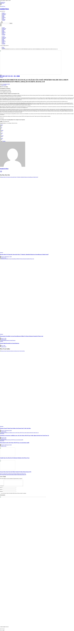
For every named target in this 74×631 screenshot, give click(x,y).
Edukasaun (4, 17)
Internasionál (2, 433)
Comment (2, 485)
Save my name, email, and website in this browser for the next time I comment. (13, 493)
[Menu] (0, 1)
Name (1, 487)
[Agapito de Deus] (12, 166)
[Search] (1, 4)
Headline (4, 141)
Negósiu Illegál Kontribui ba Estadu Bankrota (9, 343)
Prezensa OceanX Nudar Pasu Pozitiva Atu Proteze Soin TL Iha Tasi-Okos (15, 428)
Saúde (3, 18)
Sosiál (3, 15)
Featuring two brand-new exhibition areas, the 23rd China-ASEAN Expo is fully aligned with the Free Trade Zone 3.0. (24, 435)
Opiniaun (3, 20)
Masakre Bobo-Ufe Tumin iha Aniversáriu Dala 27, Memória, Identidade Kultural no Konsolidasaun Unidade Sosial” (24, 254)
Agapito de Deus (4, 168)
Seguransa (3, 19)
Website (1, 491)
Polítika (3, 16)
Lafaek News (2, 3)
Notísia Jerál (4, 13)
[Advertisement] (30, 619)
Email (1, 489)
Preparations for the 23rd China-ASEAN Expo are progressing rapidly (14, 442)
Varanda (3, 27)
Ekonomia (3, 14)
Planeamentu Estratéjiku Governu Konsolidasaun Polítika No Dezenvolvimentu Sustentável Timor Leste (21, 336)
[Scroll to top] (2, 629)
